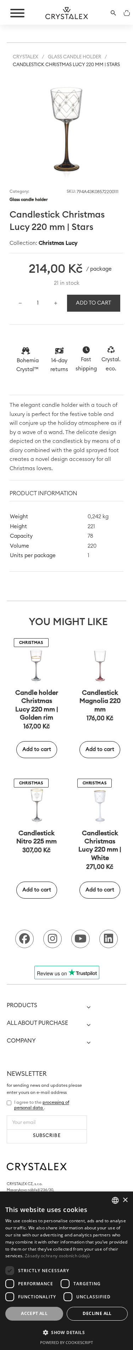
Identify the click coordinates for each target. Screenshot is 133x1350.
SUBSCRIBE (46, 1135)
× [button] (125, 1200)
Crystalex (25, 57)
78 (90, 536)
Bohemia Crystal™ (27, 365)
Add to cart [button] (36, 749)
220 (92, 546)
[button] (114, 78)
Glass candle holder (74, 57)
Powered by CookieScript (66, 1342)
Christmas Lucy (58, 243)
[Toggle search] (113, 13)
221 (91, 526)
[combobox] (115, 1200)
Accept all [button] (34, 1313)
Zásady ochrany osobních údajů (57, 1256)
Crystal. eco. (111, 364)
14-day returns (59, 365)
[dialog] (66, 1271)
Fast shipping (86, 364)
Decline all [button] (97, 1313)
